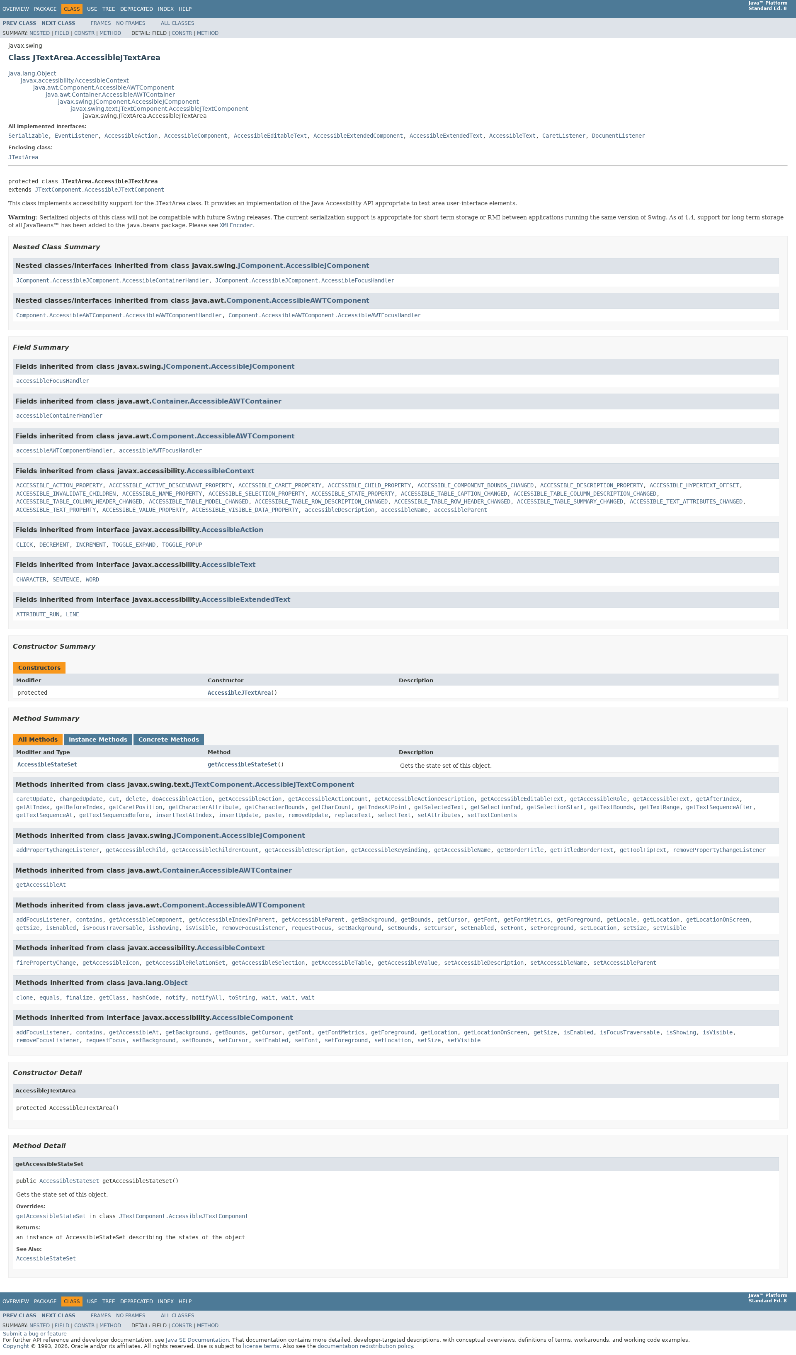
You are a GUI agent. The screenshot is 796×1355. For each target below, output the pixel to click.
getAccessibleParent (313, 919)
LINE (72, 614)
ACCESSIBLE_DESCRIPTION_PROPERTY (591, 485)
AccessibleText (512, 135)
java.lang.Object (32, 73)
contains (89, 919)
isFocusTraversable (112, 927)
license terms (261, 1346)
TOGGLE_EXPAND (133, 544)
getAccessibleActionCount (328, 798)
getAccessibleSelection (268, 962)
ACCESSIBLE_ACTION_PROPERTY (59, 485)
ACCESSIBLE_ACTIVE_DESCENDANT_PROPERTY (170, 485)
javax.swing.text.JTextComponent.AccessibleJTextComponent (159, 108)
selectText (394, 815)
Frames (101, 23)
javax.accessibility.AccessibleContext (75, 80)
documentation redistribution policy (365, 1346)
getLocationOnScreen (717, 919)
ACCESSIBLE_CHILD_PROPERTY (369, 485)
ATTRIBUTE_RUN (37, 614)
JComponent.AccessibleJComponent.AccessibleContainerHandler (112, 280)
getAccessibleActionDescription (424, 798)
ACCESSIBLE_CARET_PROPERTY (279, 485)
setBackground (359, 927)
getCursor (452, 919)
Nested (39, 33)
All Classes (177, 23)
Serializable (28, 135)
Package (45, 9)
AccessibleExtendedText (446, 135)
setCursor (439, 927)
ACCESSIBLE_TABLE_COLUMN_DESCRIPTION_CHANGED (585, 493)
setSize (634, 927)
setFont (512, 927)
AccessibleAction (131, 135)
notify (175, 997)
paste (273, 815)
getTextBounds (611, 807)
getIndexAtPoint (383, 807)
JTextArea (23, 157)
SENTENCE (66, 579)
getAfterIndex (717, 798)
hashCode (145, 997)
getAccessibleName (462, 850)
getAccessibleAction (250, 798)
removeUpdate (308, 815)
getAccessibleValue (407, 962)
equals (49, 997)
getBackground (372, 919)
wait (268, 997)
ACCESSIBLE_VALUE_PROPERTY (143, 509)
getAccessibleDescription (305, 850)
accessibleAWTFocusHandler (160, 450)
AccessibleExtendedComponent (358, 135)
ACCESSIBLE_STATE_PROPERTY (352, 493)
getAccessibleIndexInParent (232, 919)
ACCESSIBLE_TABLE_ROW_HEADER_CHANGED (452, 501)
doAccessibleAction (182, 798)
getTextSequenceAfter (719, 807)
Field (62, 33)
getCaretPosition (135, 807)
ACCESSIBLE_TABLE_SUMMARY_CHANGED (570, 501)
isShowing (164, 927)
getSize (27, 927)
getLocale (621, 919)
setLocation (598, 927)
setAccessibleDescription (484, 962)
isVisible (200, 927)
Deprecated (136, 9)
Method (110, 33)
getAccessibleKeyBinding (389, 850)
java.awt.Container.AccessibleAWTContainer (110, 94)
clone (24, 997)
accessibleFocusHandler (52, 380)
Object (176, 983)
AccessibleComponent (195, 135)
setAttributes (439, 815)
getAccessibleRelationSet (185, 962)
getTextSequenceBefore (114, 815)
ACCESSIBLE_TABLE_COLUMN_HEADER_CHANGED (79, 501)
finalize (79, 997)
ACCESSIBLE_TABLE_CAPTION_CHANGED (454, 493)
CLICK (24, 544)
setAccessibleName (558, 962)
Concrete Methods (168, 739)
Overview (15, 9)
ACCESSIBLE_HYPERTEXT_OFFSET (694, 485)
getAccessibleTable (341, 962)
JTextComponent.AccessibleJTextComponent (99, 189)
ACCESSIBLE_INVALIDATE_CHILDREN (66, 493)
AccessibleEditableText (270, 135)
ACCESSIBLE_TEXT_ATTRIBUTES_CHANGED (686, 501)
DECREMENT (54, 544)
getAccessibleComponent (145, 919)
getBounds (416, 919)
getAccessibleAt (41, 884)
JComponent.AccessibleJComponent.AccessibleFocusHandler (304, 280)
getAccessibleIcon (111, 962)
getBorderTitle (520, 850)
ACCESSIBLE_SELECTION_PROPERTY (257, 493)
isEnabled (61, 927)
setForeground (551, 927)
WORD (92, 579)
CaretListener (563, 135)
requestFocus (311, 927)
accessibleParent (460, 509)
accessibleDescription (339, 509)
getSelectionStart (555, 807)
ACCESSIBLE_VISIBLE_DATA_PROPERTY (245, 509)
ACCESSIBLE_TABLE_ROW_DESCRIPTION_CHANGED (321, 501)
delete (136, 798)
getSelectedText (439, 807)
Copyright (16, 1346)
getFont (485, 919)
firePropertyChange (46, 962)
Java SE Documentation (197, 1340)
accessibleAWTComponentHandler (64, 450)
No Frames (131, 23)
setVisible (669, 927)
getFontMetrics (527, 919)
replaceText (353, 815)
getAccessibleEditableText (522, 798)
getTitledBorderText (581, 850)
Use (92, 9)
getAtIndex (32, 807)
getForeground (578, 919)
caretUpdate (34, 798)
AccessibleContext (221, 471)
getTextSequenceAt (44, 815)
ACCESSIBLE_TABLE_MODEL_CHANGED (198, 501)
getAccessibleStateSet (242, 764)
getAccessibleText (661, 798)
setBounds (402, 927)
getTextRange (660, 807)
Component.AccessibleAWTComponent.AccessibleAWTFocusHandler (324, 315)
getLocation (661, 919)
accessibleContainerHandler (59, 415)
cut (114, 798)
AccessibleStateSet (47, 764)
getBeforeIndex (79, 807)
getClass (112, 997)
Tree (108, 9)
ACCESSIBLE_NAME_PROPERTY (162, 493)
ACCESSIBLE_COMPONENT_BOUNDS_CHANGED (475, 485)
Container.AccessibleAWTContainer (217, 401)
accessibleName (404, 509)
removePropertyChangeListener (719, 850)
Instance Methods (98, 739)
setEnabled (477, 927)
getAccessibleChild (135, 850)
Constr (84, 33)
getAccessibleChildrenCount (215, 850)
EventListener (76, 135)
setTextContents (492, 815)
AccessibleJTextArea (239, 692)
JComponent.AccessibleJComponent (303, 266)
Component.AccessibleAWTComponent (297, 300)
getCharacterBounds (275, 807)
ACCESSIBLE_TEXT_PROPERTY (56, 509)
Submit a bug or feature (35, 1334)
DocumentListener (618, 135)
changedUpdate (80, 798)
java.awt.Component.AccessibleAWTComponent (103, 87)
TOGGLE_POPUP (182, 544)
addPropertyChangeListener (57, 850)
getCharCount (331, 807)
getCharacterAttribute (203, 807)
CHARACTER (31, 579)
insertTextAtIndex (183, 815)
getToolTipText (643, 850)
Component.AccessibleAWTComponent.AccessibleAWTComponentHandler (119, 315)
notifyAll (207, 997)
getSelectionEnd (495, 807)
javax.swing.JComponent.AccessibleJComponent (128, 101)
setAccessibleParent (624, 962)
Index (166, 9)
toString (241, 997)
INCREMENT (91, 544)
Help (185, 9)
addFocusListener (42, 919)
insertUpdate (238, 815)
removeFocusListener (253, 927)
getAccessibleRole (598, 798)
